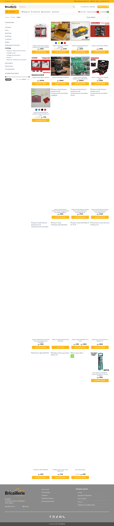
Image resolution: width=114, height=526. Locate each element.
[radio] (56, 43)
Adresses (44, 495)
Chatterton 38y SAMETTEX (40, 469)
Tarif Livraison (82, 498)
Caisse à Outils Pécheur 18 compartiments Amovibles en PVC (40, 114)
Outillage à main (11, 53)
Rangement (27, 12)
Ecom (7, 30)
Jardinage (8, 36)
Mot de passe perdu (48, 501)
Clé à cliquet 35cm (80, 469)
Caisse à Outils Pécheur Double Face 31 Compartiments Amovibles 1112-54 (100, 211)
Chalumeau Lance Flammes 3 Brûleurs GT (100, 340)
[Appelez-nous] (64, 517)
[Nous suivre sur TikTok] (57, 517)
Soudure (9, 57)
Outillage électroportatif (13, 55)
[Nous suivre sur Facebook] (50, 517)
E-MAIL (26, 506)
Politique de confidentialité (86, 505)
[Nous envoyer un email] (60, 517)
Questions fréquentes (85, 495)
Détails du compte (47, 498)
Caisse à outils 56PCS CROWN (60, 77)
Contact (80, 492)
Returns (80, 502)
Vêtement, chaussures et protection (17, 59)
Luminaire (8, 39)
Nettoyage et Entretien (12, 45)
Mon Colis (83, 12)
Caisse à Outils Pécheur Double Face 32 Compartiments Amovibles (40, 341)
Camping (8, 27)
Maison (7, 42)
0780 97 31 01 (10, 506)
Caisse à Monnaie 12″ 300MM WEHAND (60, 46)
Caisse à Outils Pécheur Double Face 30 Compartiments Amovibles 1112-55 (80, 211)
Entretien (56, 12)
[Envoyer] (73, 6)
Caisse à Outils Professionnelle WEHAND (60, 340)
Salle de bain (36, 12)
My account (45, 489)
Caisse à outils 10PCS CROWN (100, 45)
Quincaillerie (46, 12)
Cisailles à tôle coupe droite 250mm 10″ (60, 470)
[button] (88, 6)
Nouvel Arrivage (91, 12)
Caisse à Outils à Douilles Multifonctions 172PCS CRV (80, 78)
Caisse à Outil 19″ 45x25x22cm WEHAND (80, 46)
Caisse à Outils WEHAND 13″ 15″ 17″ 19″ (80, 340)
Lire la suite (60, 347)
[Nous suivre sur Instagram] (54, 517)
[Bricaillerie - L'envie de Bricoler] (11, 6)
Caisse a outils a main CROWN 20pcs (100, 78)
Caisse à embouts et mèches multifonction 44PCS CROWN (40, 46)
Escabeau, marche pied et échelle (16, 50)
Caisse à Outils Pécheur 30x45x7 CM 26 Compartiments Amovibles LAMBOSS (60, 211)
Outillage (12, 17)
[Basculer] (28, 33)
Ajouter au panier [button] (40, 52)
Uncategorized (9, 69)
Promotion (103, 12)
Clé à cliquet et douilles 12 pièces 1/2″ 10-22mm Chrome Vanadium (100, 374)
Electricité (8, 33)
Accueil (7, 17)
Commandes (46, 492)
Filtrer (8, 79)
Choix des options (60, 52)
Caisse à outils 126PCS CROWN (40, 77)
